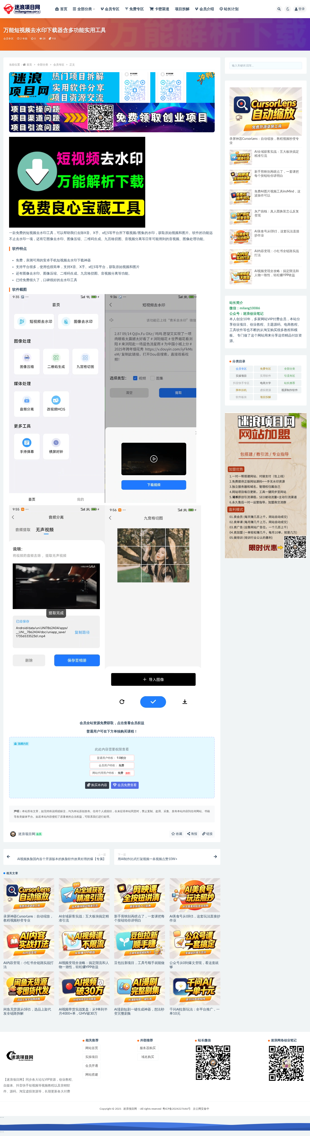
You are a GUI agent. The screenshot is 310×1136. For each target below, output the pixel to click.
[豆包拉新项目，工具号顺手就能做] (139, 942)
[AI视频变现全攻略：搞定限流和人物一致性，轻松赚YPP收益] (84, 942)
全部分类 (42, 64)
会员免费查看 (127, 785)
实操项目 (241, 375)
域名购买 (147, 1057)
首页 (29, 64)
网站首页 (91, 1048)
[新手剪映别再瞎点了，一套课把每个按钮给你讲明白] (139, 895)
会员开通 (91, 1065)
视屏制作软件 (289, 390)
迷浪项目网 (29, 834)
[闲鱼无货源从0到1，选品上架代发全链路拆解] (28, 988)
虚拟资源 (265, 390)
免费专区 (265, 368)
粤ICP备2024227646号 (176, 1108)
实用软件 (265, 375)
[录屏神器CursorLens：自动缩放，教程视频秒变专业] (28, 895)
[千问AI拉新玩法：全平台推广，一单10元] (195, 988)
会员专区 (8, 38)
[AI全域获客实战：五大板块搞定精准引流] (84, 895)
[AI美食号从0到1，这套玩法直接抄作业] (195, 895)
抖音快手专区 (241, 383)
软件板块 (241, 397)
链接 (209, 834)
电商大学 (265, 383)
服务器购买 (148, 1048)
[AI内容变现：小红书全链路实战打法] (28, 942)
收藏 (178, 834)
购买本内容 (98, 785)
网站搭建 (91, 1074)
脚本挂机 (241, 390)
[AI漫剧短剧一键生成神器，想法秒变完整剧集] (139, 988)
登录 (301, 9)
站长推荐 (289, 383)
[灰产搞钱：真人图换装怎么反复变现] (240, 217)
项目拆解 (265, 397)
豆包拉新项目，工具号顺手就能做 (139, 963)
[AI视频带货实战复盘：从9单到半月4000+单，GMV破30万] (84, 988)
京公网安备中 (201, 1108)
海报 (193, 834)
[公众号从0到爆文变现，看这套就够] (195, 942)
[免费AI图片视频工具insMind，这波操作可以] (240, 197)
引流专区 (289, 375)
